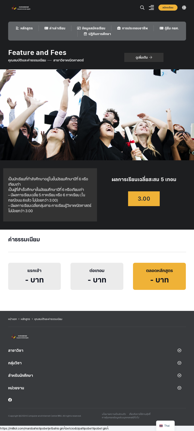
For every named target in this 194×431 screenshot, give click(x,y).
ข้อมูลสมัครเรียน (93, 28)
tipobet (43, 428)
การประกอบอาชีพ (135, 28)
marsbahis (32, 428)
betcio (70, 428)
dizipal (78, 428)
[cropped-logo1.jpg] (22, 7)
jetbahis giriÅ (57, 428)
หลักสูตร (26, 28)
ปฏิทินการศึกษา (99, 34)
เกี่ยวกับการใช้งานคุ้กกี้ (139, 414)
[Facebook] (10, 400)
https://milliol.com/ (12, 428)
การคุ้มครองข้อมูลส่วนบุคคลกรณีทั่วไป (120, 417)
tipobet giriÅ (100, 428)
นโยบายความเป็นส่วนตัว (114, 414)
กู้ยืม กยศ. (172, 28)
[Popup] (142, 8)
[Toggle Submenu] (179, 350)
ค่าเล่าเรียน (57, 28)
